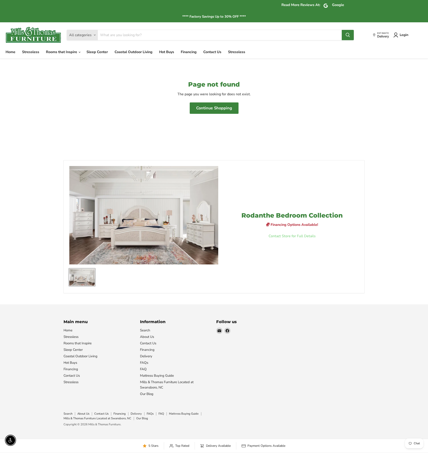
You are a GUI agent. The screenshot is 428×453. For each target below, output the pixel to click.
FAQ (143, 369)
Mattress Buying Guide (157, 375)
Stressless (30, 52)
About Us (147, 337)
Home (10, 52)
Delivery (146, 356)
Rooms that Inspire (62, 52)
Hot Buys (166, 52)
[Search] (348, 35)
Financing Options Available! (294, 224)
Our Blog (146, 394)
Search (145, 330)
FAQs (144, 362)
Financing (189, 52)
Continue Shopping (214, 108)
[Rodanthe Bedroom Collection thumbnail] (82, 277)
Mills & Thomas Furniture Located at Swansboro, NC (97, 418)
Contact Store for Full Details (292, 236)
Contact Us (212, 52)
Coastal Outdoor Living (133, 52)
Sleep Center (97, 52)
